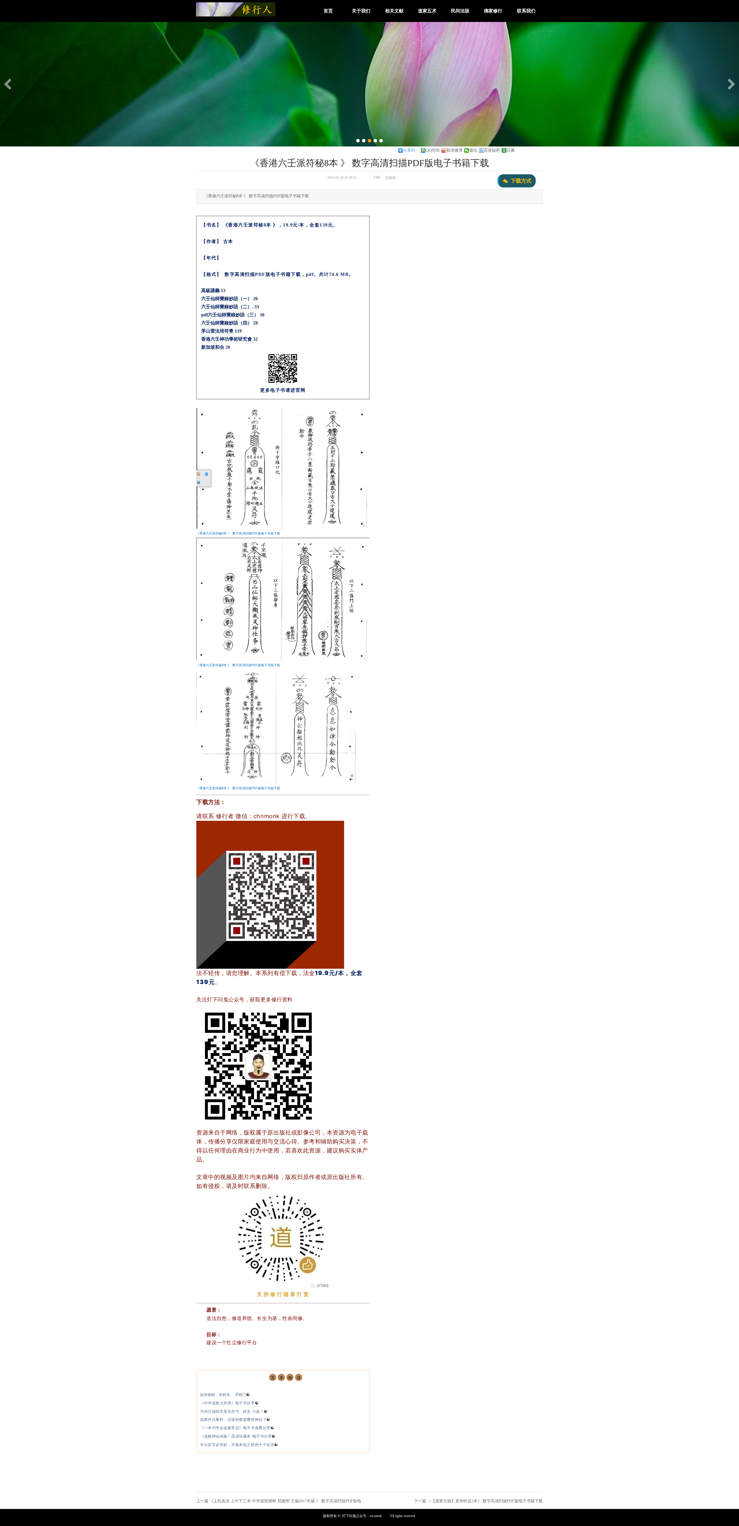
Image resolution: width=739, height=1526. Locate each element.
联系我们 (526, 10)
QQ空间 (433, 150)
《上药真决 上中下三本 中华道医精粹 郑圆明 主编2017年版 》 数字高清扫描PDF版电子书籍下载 (295, 1501)
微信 (473, 150)
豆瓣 (511, 150)
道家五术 (427, 10)
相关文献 (394, 10)
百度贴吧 (492, 150)
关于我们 (361, 10)
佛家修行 (493, 10)
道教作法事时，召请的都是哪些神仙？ (235, 1419)
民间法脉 (460, 10)
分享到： (411, 150)
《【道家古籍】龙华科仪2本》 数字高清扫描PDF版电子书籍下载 (485, 1501)
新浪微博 (454, 150)
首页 (328, 10)
